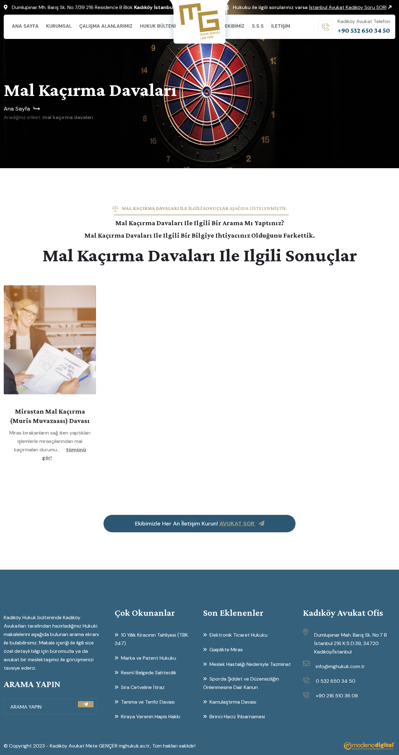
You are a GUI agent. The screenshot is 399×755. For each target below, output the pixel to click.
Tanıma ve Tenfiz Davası (148, 702)
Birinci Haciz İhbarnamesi (237, 716)
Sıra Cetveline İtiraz (143, 687)
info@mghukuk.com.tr (340, 666)
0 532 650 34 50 (335, 681)
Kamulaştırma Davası (232, 702)
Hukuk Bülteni (158, 26)
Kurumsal (59, 26)
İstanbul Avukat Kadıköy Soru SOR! (348, 7)
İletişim (280, 26)
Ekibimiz (234, 26)
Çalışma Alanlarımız (105, 26)
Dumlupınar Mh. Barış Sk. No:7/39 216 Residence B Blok (93, 7)
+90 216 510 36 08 (337, 695)
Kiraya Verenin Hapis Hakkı (150, 716)
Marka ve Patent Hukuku (148, 658)
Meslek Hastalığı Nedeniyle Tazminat (250, 664)
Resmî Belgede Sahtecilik (148, 672)
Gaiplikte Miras (226, 649)
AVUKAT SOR (237, 523)
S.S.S (258, 26)
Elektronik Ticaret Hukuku (238, 635)
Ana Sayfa (25, 26)
